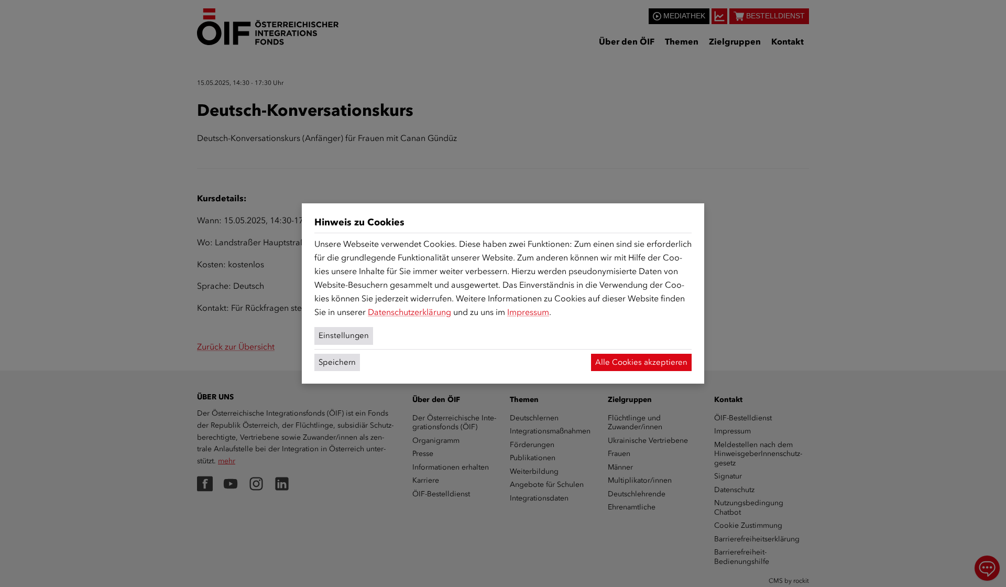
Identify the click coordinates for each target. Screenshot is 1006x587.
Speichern (337, 362)
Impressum (528, 312)
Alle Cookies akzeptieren (641, 362)
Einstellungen (344, 335)
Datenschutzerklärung (409, 312)
